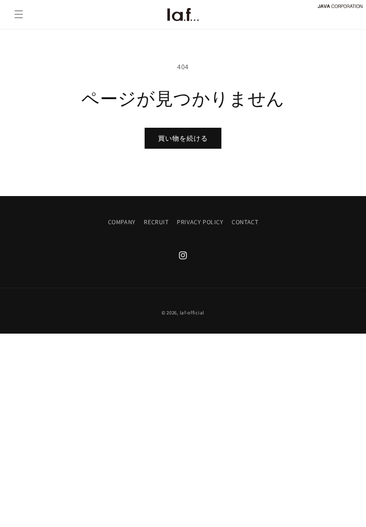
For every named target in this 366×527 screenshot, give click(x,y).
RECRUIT (156, 222)
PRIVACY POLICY (200, 222)
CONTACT (245, 222)
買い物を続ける (183, 138)
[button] (19, 14)
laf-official (192, 313)
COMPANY (122, 222)
